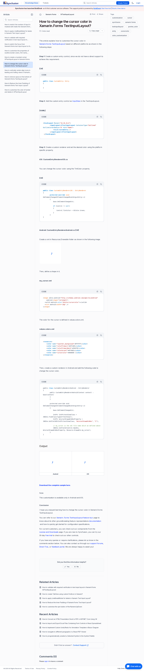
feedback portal (58, 547)
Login (138, 3)
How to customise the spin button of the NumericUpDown (62, 607)
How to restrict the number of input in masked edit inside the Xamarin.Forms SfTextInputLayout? (18, 26)
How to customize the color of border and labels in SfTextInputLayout (17, 91)
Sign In (46, 661)
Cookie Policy (51, 668)
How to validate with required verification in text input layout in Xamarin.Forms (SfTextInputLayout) (17, 39)
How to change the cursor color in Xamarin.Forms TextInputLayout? (16, 65)
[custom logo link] (11, 3)
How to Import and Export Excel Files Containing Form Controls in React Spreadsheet (71, 623)
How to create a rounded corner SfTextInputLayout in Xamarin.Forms (17, 58)
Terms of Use (29, 668)
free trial (48, 535)
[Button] (77, 566)
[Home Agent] (40, 14)
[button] (32, 14)
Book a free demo (118, 8)
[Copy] (100, 74)
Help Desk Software (124, 668)
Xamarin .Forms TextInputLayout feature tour (75, 518)
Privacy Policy (40, 668)
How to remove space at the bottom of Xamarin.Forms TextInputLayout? (18, 78)
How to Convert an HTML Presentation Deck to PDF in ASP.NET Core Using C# (69, 619)
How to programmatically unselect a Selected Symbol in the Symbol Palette (68, 636)
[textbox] (20, 19)
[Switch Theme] (133, 3)
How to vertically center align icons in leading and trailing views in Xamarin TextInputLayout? (17, 71)
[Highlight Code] (96, 74)
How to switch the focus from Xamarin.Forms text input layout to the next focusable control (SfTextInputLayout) (18, 45)
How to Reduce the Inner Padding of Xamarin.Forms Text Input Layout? (17, 84)
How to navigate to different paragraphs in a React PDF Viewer (64, 632)
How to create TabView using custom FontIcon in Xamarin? (62, 594)
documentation (95, 521)
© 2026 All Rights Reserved (13, 668)
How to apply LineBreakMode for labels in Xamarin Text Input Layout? (18, 32)
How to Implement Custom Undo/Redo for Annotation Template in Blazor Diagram (70, 627)
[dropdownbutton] (102, 30)
